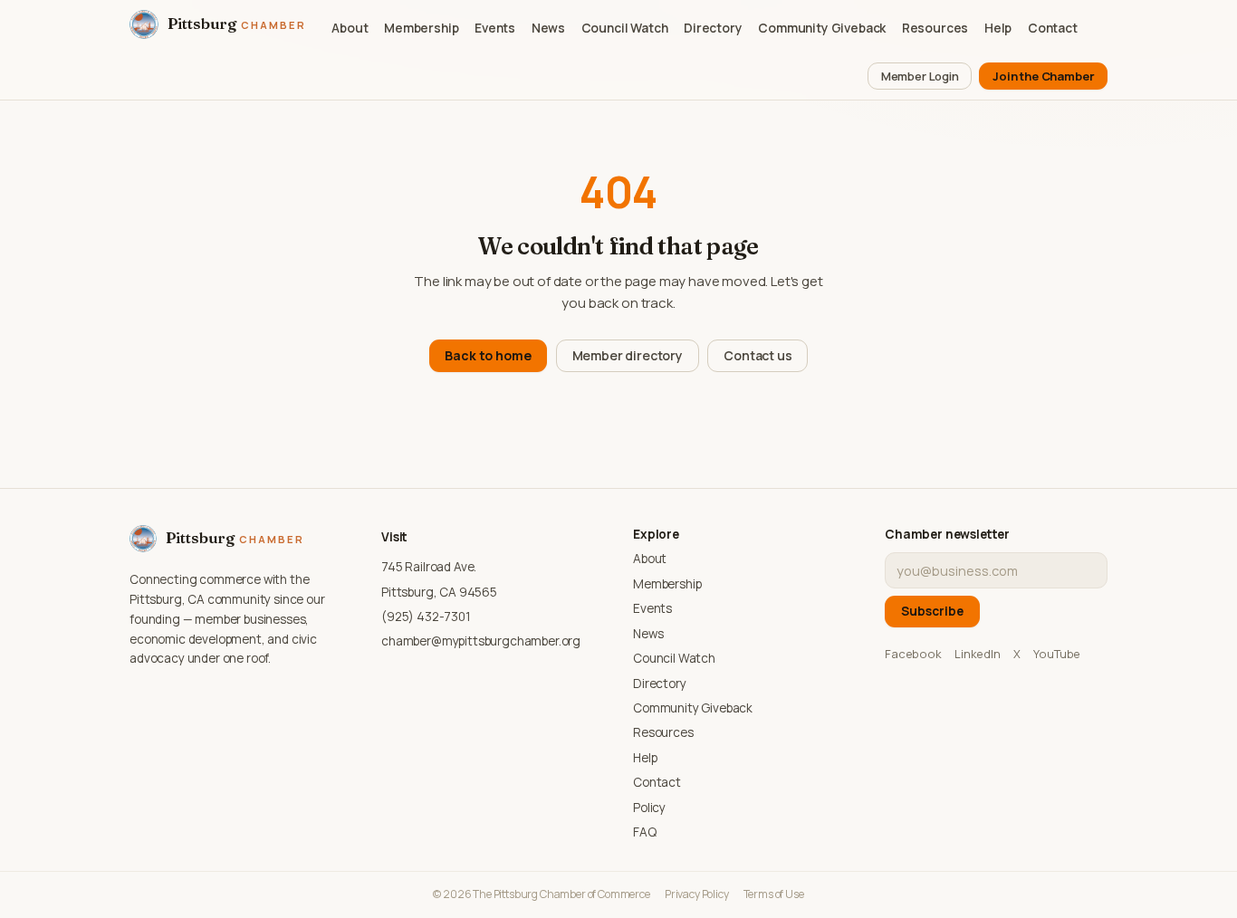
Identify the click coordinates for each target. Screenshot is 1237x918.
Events (495, 27)
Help (998, 27)
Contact (1053, 27)
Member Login (920, 76)
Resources (935, 27)
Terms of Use (773, 894)
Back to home (488, 355)
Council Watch (624, 27)
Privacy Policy (697, 894)
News (548, 27)
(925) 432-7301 (426, 616)
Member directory (627, 355)
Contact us (757, 355)
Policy (649, 807)
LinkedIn (977, 653)
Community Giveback (822, 27)
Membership (421, 27)
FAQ (645, 832)
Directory (713, 27)
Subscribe (932, 611)
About (349, 27)
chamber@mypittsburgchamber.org (480, 641)
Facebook (913, 653)
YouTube (1056, 653)
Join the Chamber (1043, 76)
